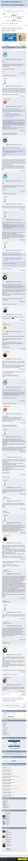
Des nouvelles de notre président (8, 776)
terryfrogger (7, 351)
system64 (6, 307)
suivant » (24, 43)
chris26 (17, 776)
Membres (5, 731)
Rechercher (6, 727)
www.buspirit (15, 304)
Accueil (4, 723)
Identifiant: (6, 713)
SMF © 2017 (14, 857)
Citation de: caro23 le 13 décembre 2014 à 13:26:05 (11, 108)
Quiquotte (6, 137)
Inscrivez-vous (6, 734)
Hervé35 (11, 773)
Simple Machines (18, 857)
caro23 (5, 78)
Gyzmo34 (7, 823)
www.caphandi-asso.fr (16, 375)
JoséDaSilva (7, 677)
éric (5, 323)
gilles (5, 273)
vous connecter (15, 10)
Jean (3, 766)
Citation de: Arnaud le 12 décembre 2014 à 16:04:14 (11, 252)
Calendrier (5, 729)
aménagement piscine (6, 779)
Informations (6, 859)
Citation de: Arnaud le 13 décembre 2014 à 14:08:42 (11, 147)
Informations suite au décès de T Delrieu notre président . (12, 765)
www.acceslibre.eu (14, 374)
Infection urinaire (5, 773)
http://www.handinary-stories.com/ (12, 134)
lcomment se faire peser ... (7, 785)
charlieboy (8, 820)
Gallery (5, 730)
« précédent (21, 43)
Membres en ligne (6, 806)
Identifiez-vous (6, 733)
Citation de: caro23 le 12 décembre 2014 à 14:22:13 (11, 254)
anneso (5, 497)
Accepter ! (22, 859)
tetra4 (5, 454)
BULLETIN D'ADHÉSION (14, 748)
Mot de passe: (5, 714)
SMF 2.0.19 (9, 857)
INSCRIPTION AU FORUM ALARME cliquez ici (14, 20)
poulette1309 (7, 99)
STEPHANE (8, 848)
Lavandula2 (15, 788)
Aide (4, 726)
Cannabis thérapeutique (6, 782)
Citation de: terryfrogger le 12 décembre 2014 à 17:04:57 (11, 284)
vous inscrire (22, 10)
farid (6, 838)
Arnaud (5, 52)
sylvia (14, 782)
